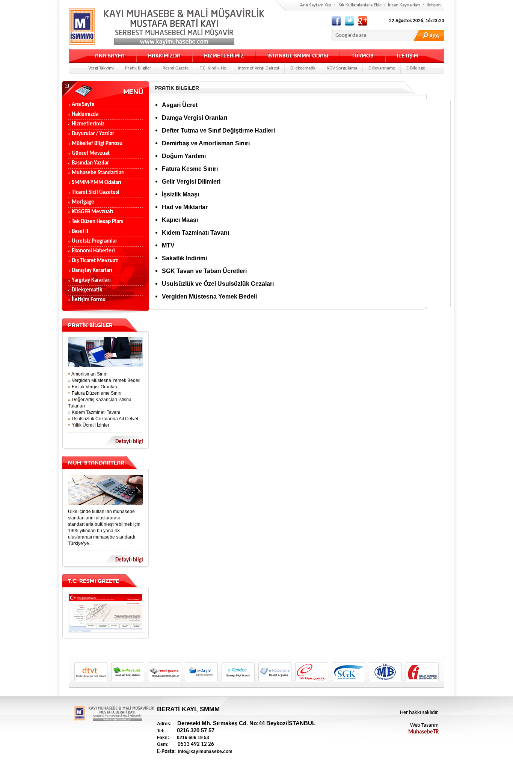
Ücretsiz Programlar (94, 241)
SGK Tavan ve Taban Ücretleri (204, 271)
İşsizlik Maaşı (180, 194)
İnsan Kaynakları (404, 5)
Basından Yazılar (90, 163)
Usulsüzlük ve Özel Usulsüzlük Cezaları (218, 284)
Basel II (80, 231)
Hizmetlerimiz (88, 124)
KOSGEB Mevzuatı (92, 212)
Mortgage (83, 202)
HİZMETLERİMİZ (224, 55)
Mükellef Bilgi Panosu (97, 143)
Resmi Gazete (176, 68)
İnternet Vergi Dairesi (258, 68)
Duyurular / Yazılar (93, 134)
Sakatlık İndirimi (184, 258)
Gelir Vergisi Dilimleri (191, 181)
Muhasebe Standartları (98, 173)
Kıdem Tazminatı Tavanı (195, 232)
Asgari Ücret (180, 105)
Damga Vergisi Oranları (194, 118)
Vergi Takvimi (101, 68)
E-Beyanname (381, 68)
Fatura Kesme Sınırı (190, 169)
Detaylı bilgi (129, 442)
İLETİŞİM (407, 55)
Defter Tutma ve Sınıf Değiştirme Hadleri (218, 130)
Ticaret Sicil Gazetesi (95, 192)
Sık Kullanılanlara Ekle (360, 5)
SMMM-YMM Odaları (96, 183)
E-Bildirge (415, 68)
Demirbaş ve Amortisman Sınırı (206, 143)
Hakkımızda (85, 114)
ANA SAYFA (110, 55)
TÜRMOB (363, 55)
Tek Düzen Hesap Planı (98, 222)
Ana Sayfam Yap (315, 5)
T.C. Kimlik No (213, 68)
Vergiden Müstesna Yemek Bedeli (209, 296)
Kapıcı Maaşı (180, 220)
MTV (168, 245)
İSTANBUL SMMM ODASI (297, 55)
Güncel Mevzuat (91, 153)
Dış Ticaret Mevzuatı (95, 261)
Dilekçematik (302, 68)
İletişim (434, 5)
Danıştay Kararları (92, 270)
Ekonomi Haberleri (93, 251)
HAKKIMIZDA (164, 55)
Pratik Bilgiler (138, 68)
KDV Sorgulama (342, 68)
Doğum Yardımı (184, 156)
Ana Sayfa (83, 104)
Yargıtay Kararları (91, 280)
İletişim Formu (89, 300)
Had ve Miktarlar (185, 207)
